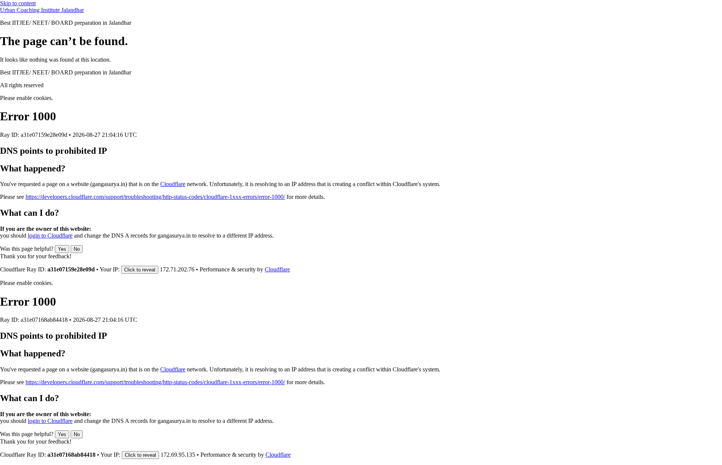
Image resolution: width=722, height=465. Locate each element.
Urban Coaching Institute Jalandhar (42, 10)
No (77, 249)
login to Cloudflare (50, 235)
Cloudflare (172, 184)
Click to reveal (139, 270)
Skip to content (18, 3)
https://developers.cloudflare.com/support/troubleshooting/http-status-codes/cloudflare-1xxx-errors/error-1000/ (155, 197)
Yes (62, 249)
